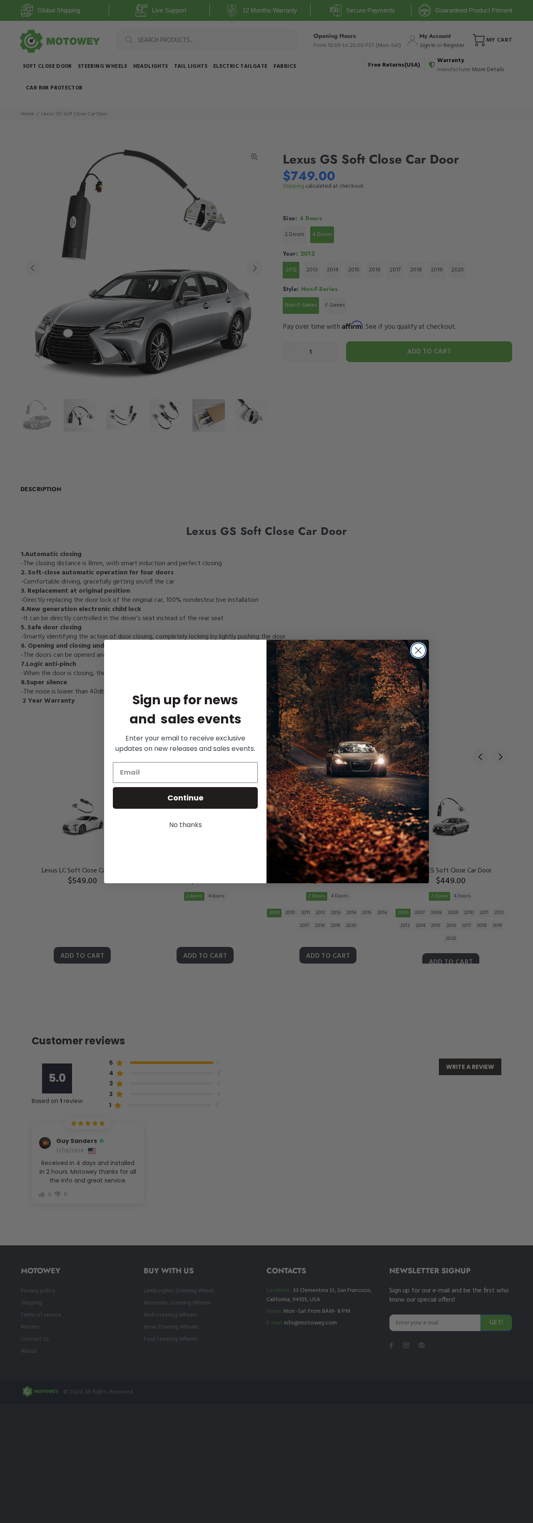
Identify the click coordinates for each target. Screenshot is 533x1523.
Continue (185, 798)
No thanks (185, 825)
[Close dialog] (418, 650)
